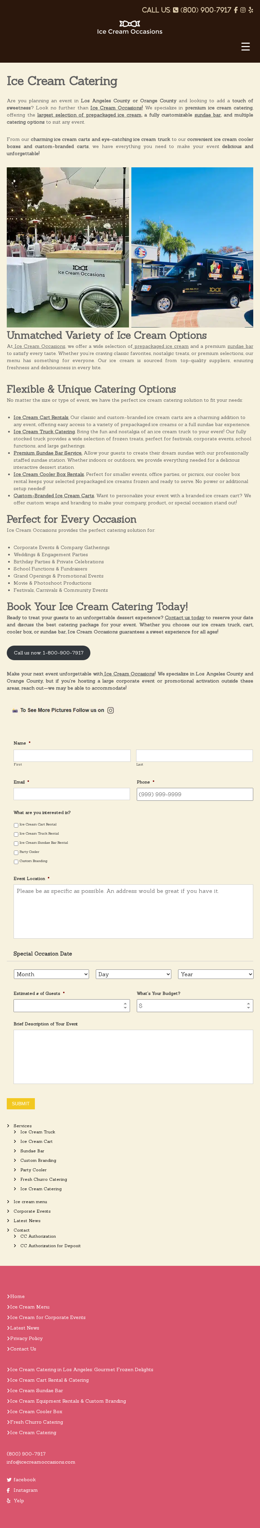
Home (17, 1296)
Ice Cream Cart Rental (38, 824)
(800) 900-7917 (26, 1454)
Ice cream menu (30, 1201)
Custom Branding (33, 860)
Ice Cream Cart (36, 1141)
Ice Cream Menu (29, 1307)
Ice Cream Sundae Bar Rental (44, 842)
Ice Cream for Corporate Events (48, 1317)
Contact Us (23, 1349)
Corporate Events (32, 1211)
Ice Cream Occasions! (116, 108)
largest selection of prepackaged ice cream (89, 115)
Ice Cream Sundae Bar (36, 1390)
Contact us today (184, 617)
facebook (25, 1480)
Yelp (19, 1501)
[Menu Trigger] (245, 46)
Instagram (26, 1490)
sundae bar (208, 115)
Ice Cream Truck (37, 1131)
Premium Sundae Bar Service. (48, 453)
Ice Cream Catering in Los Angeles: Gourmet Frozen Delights (81, 1369)
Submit (21, 1103)
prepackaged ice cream (161, 346)
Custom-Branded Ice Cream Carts (54, 496)
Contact (22, 1230)
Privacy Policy (26, 1338)
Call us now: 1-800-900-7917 (49, 653)
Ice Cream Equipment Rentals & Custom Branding (68, 1401)
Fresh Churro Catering (43, 1179)
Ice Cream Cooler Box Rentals (49, 474)
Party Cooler (29, 851)
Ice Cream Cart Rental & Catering (49, 1380)
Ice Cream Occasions (39, 346)
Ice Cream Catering (41, 1188)
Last (140, 764)
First (18, 764)
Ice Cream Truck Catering (44, 431)
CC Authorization (38, 1236)
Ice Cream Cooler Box (36, 1411)
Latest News (27, 1220)
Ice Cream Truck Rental (39, 833)
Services (23, 1125)
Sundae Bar (32, 1150)
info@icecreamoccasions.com (41, 1462)
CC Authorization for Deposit (50, 1245)
